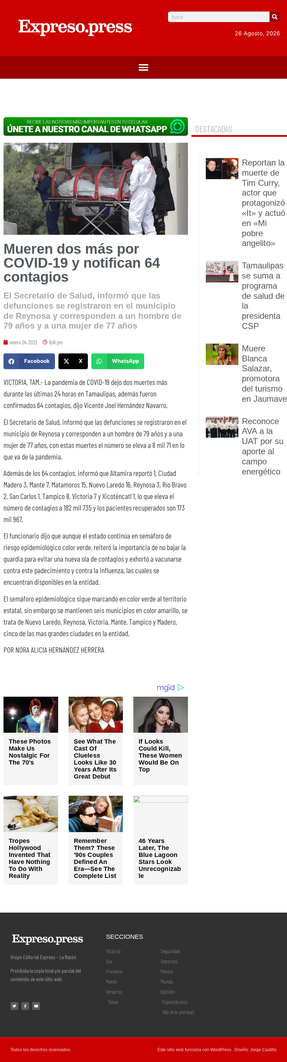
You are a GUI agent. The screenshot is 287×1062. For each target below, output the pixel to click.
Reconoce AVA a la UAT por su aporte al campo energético (263, 446)
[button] (144, 67)
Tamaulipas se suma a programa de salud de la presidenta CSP (263, 296)
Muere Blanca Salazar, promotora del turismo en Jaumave (264, 373)
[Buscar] (275, 17)
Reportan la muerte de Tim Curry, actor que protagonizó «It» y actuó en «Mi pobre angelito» (263, 203)
